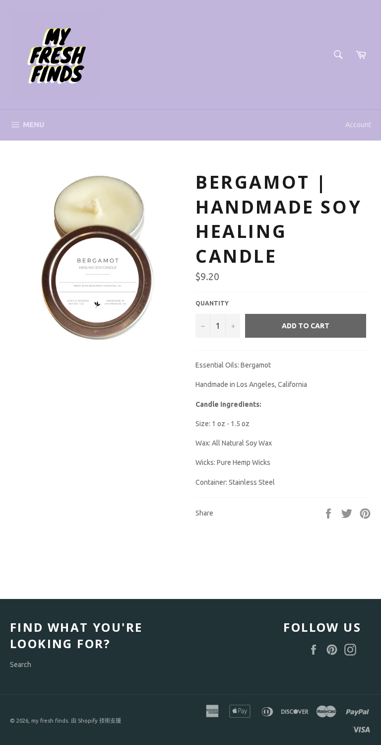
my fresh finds (49, 721)
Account (358, 125)
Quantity (212, 303)
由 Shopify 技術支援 (96, 721)
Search (20, 665)
